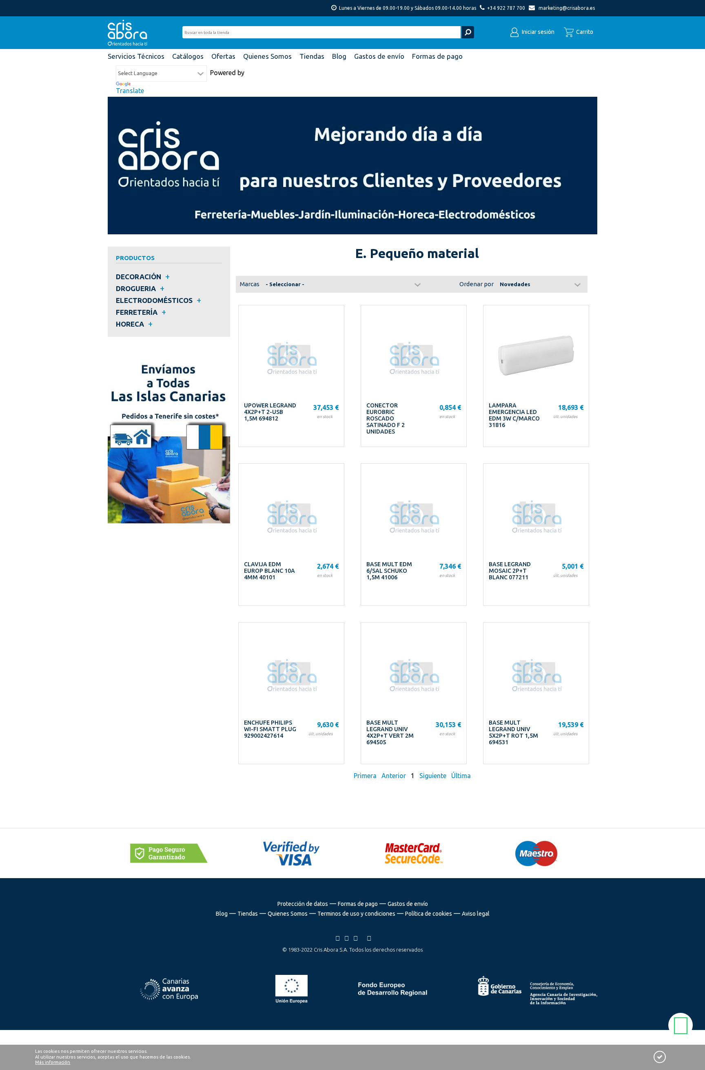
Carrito (584, 32)
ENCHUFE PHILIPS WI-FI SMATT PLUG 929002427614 (270, 729)
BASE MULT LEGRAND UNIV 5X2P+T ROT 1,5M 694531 (513, 732)
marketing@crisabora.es (567, 8)
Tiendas (247, 913)
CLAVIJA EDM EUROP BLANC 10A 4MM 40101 (269, 571)
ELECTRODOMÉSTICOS (154, 300)
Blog (222, 913)
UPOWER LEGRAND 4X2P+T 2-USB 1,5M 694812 (270, 412)
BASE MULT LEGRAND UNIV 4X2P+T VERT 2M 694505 (390, 732)
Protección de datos (302, 904)
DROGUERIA (136, 288)
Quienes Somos (288, 913)
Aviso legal (476, 913)
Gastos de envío (408, 904)
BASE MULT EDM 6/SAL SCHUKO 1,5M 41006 (389, 571)
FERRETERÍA (136, 312)
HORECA (130, 324)
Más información (52, 1062)
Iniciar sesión (537, 32)
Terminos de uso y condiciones (356, 913)
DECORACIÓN (138, 276)
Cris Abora (130, 32)
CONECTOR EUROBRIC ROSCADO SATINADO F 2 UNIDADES (385, 418)
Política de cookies (428, 913)
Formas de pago (358, 904)
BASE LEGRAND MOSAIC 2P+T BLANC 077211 (510, 571)
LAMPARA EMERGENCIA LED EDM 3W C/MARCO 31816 (514, 415)
